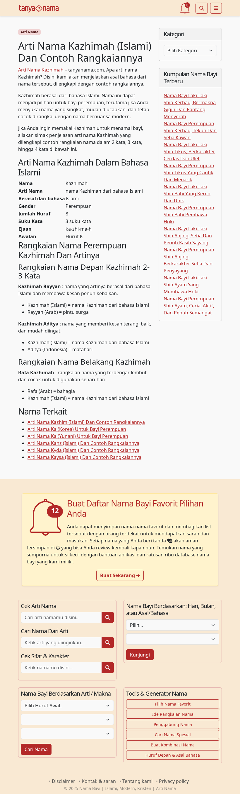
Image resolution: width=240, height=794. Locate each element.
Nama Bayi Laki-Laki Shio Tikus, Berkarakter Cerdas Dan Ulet (189, 151)
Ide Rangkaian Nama (172, 714)
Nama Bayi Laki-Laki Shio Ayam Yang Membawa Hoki (185, 284)
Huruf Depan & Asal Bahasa (172, 755)
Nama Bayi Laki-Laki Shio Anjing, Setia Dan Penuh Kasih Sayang (188, 235)
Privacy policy (174, 781)
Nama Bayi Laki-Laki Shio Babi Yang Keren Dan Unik (187, 193)
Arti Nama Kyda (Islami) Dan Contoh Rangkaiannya (83, 450)
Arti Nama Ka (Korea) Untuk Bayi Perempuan (77, 429)
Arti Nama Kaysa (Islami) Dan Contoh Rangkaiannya (84, 457)
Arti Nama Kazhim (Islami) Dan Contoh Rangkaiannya (86, 422)
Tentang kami (137, 781)
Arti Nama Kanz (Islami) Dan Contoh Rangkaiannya (83, 443)
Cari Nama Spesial (173, 734)
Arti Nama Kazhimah (41, 70)
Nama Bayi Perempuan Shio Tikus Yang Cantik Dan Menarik (189, 172)
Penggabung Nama (173, 724)
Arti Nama (29, 31)
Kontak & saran (99, 781)
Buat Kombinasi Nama (173, 745)
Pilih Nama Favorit (173, 704)
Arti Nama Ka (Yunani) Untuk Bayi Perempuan (78, 436)
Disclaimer (63, 781)
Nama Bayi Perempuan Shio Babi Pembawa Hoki (189, 214)
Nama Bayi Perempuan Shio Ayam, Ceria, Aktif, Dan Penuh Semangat (189, 305)
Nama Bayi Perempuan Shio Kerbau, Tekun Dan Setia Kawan (190, 130)
